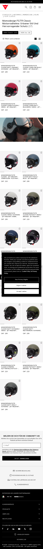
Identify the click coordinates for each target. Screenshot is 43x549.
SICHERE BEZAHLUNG (23, 471)
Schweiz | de (21, 539)
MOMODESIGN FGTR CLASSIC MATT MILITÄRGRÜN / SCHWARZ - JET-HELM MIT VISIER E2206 (32, 328)
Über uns (5, 514)
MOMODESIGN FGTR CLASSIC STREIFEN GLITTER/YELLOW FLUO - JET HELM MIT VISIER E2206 (10, 367)
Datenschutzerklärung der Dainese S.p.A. (20, 450)
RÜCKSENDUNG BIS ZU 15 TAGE (23, 475)
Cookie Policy (26, 271)
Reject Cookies (21, 285)
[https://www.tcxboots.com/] (9, 496)
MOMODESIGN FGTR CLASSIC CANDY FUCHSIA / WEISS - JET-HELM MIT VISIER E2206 (10, 105)
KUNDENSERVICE (23, 484)
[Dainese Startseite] (5, 7)
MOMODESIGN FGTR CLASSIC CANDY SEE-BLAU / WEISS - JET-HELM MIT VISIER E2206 (32, 67)
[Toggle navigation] (39, 7)
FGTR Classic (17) (10, 32)
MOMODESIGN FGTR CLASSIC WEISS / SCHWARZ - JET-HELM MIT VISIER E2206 (10, 214)
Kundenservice (8, 504)
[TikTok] (8, 529)
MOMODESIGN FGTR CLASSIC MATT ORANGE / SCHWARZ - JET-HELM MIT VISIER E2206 (10, 67)
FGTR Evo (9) (25, 32)
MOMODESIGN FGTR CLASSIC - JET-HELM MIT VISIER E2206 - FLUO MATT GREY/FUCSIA (10, 176)
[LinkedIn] (13, 529)
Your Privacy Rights (21, 279)
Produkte (6, 509)
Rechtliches (7, 519)
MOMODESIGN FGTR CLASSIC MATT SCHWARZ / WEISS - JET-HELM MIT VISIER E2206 (10, 328)
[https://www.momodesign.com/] (19, 496)
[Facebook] (2, 529)
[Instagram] (30, 529)
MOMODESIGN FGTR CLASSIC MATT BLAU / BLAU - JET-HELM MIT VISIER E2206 (30, 176)
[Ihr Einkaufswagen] (34, 7)
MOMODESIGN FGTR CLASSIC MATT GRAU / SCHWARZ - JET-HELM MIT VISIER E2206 (10, 405)
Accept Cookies (22, 291)
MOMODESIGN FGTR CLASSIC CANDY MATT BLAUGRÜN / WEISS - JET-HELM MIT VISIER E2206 (31, 105)
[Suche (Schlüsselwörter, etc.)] (25, 7)
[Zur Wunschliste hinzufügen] (19, 43)
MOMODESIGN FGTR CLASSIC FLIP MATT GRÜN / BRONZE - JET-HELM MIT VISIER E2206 (32, 214)
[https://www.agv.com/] (3, 497)
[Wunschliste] (30, 7)
